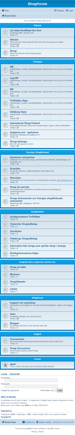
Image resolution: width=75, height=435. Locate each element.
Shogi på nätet (18, 267)
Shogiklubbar (37, 212)
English (37, 334)
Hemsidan (15, 178)
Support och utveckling (22, 303)
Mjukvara (15, 274)
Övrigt (13, 51)
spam (13, 364)
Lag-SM (14, 78)
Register (15, 374)
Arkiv (13, 314)
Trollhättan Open (19, 100)
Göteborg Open (18, 112)
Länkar (13, 289)
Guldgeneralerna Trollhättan (25, 216)
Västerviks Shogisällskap (23, 224)
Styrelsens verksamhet (22, 157)
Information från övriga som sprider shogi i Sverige (38, 246)
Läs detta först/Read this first (25, 30)
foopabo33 (6, 417)
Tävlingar (37, 62)
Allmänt (37, 25)
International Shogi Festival (25, 123)
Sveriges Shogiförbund (37, 152)
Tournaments (17, 339)
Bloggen (14, 323)
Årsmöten (15, 168)
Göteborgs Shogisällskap (23, 238)
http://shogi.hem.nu (65, 180)
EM (11, 89)
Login (4, 374)
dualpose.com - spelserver (24, 132)
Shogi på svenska (19, 187)
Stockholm (16, 231)
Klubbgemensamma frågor (24, 253)
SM (11, 66)
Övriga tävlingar (18, 141)
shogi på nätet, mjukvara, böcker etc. (37, 262)
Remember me (47, 390)
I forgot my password (10, 390)
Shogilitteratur (17, 281)
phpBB (28, 428)
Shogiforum (37, 298)
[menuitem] (5, 11)
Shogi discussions (20, 348)
